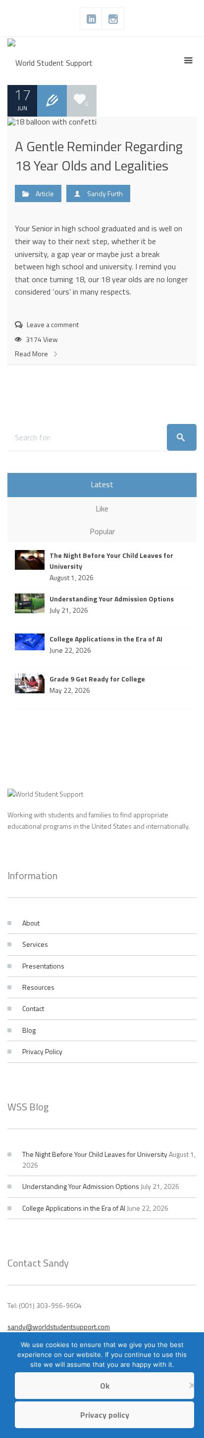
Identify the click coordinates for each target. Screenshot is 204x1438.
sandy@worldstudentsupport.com (58, 1326)
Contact (33, 1008)
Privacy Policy (42, 1051)
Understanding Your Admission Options (80, 1186)
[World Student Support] (50, 61)
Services (35, 944)
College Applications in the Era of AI (73, 1208)
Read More (32, 353)
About (31, 923)
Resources (38, 987)
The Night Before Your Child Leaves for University (94, 1154)
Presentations (43, 966)
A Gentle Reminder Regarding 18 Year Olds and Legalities (99, 155)
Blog (29, 1030)
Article (45, 193)
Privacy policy (104, 1415)
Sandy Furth (105, 193)
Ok (104, 1386)
